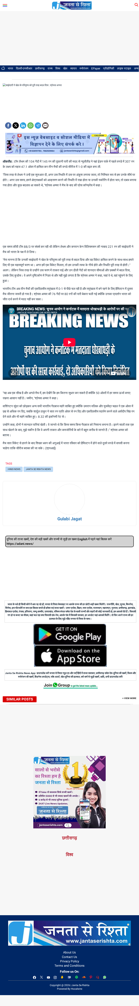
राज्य (50, 68)
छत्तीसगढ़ (40, 68)
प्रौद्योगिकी (108, 68)
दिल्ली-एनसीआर (24, 68)
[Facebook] (8, 124)
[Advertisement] (69, 38)
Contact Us (69, 957)
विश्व (57, 68)
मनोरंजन (84, 68)
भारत (10, 68)
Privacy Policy (69, 961)
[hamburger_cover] (5, 5)
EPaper (95, 68)
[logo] (72, 5)
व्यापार (73, 68)
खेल (65, 68)
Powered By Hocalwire (69, 988)
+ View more (129, 698)
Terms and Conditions (69, 965)
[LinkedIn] (23, 124)
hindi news (14, 469)
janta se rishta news (38, 469)
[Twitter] (15, 124)
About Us (69, 952)
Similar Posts (19, 699)
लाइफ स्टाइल (124, 68)
